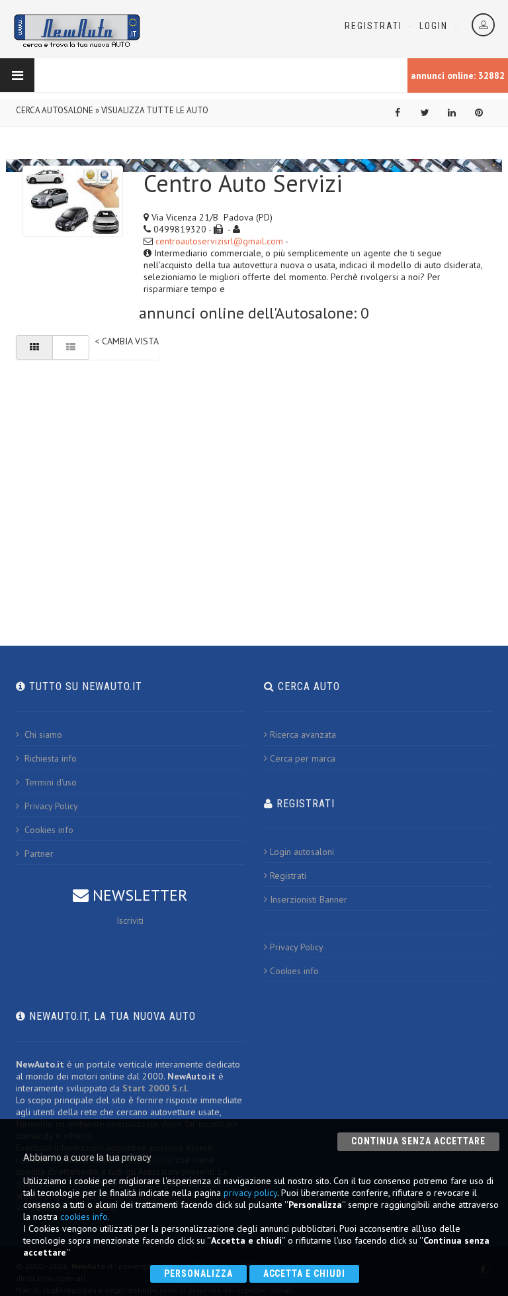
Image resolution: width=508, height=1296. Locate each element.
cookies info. (85, 1216)
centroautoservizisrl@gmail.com (219, 241)
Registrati (373, 26)
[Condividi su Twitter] (424, 112)
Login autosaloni (302, 852)
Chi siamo (42, 734)
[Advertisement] (254, 471)
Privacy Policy (50, 806)
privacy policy (250, 1193)
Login (433, 26)
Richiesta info (49, 758)
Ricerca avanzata (303, 734)
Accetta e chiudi (304, 1273)
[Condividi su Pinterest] (479, 112)
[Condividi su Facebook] (397, 112)
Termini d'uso (49, 782)
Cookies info (47, 830)
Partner (38, 854)
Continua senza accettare (418, 1141)
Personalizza (198, 1273)
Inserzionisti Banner (308, 899)
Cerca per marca (302, 758)
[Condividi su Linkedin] (452, 112)
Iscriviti (130, 920)
